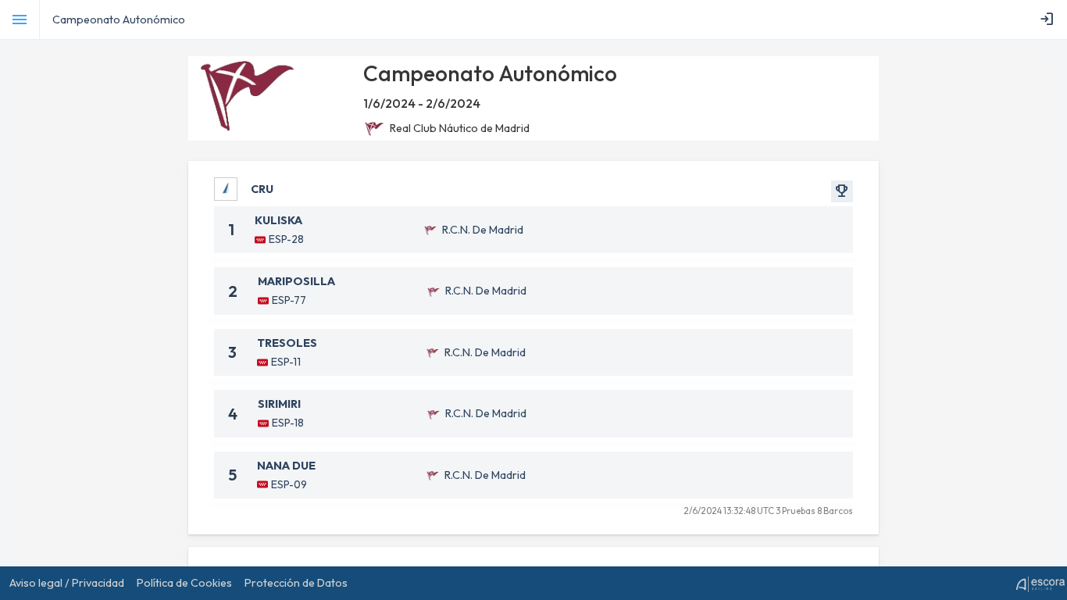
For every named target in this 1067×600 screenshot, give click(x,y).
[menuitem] (1050, 19)
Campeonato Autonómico (118, 19)
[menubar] (1050, 19)
